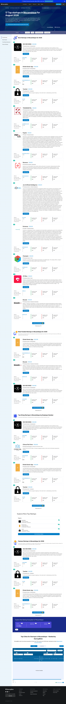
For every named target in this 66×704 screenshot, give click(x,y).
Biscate (25, 300)
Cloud (31, 278)
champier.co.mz (24, 267)
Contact (42, 4)
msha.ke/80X (24, 57)
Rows (13, 680)
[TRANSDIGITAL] (17, 114)
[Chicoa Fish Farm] (17, 448)
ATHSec (25, 276)
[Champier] (17, 259)
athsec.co (24, 290)
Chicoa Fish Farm (28, 444)
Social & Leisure (27, 46)
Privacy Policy (55, 692)
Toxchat (25, 89)
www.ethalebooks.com (26, 80)
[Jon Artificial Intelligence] (17, 199)
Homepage (7, 7)
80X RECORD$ (27, 44)
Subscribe (10, 695)
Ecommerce (34, 164)
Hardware (28, 531)
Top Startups (4, 37)
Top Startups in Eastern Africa (15, 7)
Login (63, 4)
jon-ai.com (24, 217)
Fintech (25, 134)
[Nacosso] (17, 167)
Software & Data (27, 109)
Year (54, 652)
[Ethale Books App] (17, 71)
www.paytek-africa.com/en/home (27, 153)
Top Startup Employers (6, 42)
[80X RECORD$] (17, 49)
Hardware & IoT (24, 531)
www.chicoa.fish (25, 455)
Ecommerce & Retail (27, 164)
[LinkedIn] (7, 691)
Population (45, 652)
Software (32, 109)
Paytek (25, 133)
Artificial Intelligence (34, 186)
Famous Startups (5, 44)
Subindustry (25, 652)
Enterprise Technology (34, 301)
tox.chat (23, 581)
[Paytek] (17, 141)
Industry (15, 652)
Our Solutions (25, 4)
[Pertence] (17, 235)
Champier (25, 256)
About (39, 4)
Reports (30, 4)
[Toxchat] (17, 92)
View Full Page (26, 53)
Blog (43, 695)
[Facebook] (5, 691)
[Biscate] (17, 305)
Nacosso (25, 162)
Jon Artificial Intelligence (30, 185)
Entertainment (32, 46)
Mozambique (30, 12)
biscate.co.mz (24, 314)
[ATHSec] (17, 281)
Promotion (31, 692)
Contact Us (20, 695)
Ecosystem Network (22, 692)
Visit (16, 629)
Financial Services (30, 134)
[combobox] (51, 8)
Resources (34, 4)
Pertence (25, 226)
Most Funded (4, 39)
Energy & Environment (28, 446)
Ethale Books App (28, 66)
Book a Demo (59, 4)
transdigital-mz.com (25, 123)
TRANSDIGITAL (27, 108)
